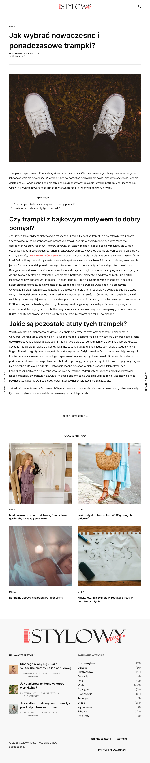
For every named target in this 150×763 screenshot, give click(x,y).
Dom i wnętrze (86, 663)
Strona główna (101, 739)
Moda (12, 26)
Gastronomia (85, 672)
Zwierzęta (84, 716)
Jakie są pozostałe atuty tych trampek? (35, 208)
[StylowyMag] (75, 6)
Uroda (81, 702)
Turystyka (84, 698)
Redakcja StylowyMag (27, 53)
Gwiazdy (83, 676)
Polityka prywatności (112, 750)
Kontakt (122, 739)
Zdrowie (82, 711)
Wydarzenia (85, 707)
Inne (80, 681)
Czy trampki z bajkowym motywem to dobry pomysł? (43, 204)
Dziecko (82, 667)
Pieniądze (83, 689)
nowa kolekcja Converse (43, 255)
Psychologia (85, 694)
